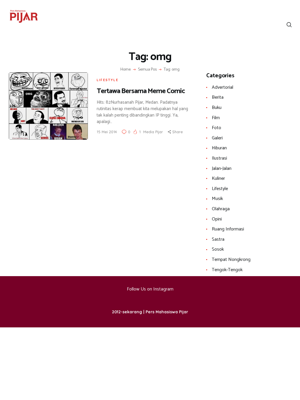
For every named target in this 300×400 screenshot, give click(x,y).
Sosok (218, 249)
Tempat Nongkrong (231, 260)
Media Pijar (153, 131)
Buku (216, 108)
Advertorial (222, 87)
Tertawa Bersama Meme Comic (141, 91)
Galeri (217, 138)
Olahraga (221, 209)
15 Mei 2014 (107, 131)
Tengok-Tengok (227, 270)
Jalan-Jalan (221, 168)
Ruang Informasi (228, 229)
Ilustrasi (219, 158)
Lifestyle (107, 80)
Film (216, 118)
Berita (218, 97)
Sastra (218, 239)
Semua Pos (147, 69)
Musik (217, 199)
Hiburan (219, 148)
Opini (217, 219)
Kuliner (218, 178)
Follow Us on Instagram (150, 289)
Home (125, 69)
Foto (216, 128)
